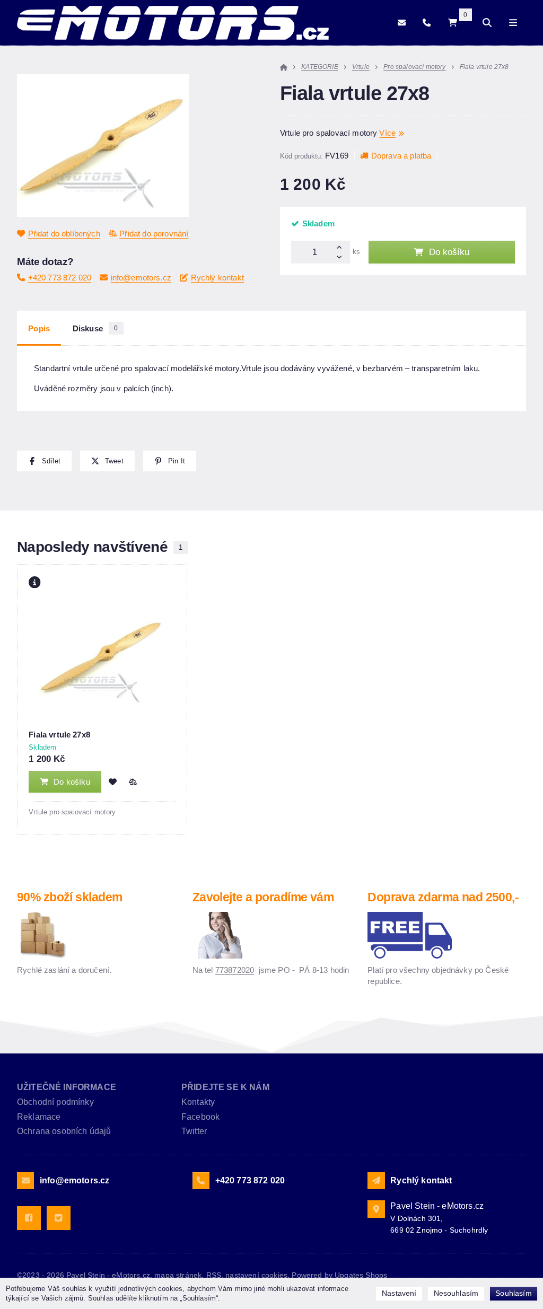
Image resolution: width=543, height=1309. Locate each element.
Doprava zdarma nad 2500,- (443, 897)
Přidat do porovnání (153, 233)
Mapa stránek (178, 1275)
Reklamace (38, 1116)
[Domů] (173, 23)
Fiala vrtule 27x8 (59, 734)
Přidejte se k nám (225, 1087)
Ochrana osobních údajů (64, 1131)
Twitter (194, 1131)
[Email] (401, 22)
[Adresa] (375, 1208)
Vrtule (361, 67)
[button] (44, 461)
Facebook (200, 1116)
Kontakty (198, 1101)
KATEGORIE (319, 67)
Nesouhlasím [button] (456, 1293)
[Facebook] (29, 1218)
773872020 (234, 969)
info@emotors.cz (141, 277)
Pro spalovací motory (414, 67)
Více (387, 132)
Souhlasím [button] (513, 1293)
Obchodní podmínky (55, 1101)
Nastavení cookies (256, 1275)
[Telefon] (426, 22)
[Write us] (375, 1180)
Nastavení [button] (399, 1293)
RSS (213, 1275)
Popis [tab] (39, 328)
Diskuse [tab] (95, 328)
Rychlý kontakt (217, 277)
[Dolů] (341, 257)
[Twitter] (59, 1218)
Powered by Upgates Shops (339, 1275)
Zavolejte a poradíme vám (263, 897)
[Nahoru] (341, 246)
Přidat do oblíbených (64, 233)
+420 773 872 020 (59, 277)
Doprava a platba (401, 155)
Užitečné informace (66, 1087)
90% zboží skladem (69, 897)
